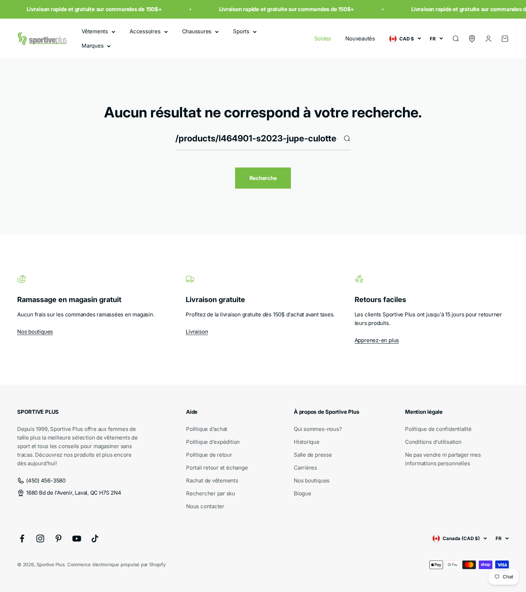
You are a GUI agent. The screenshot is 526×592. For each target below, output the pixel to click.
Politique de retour (209, 454)
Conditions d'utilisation (433, 441)
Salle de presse (313, 454)
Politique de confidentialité (438, 429)
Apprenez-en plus (377, 340)
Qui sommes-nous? (318, 429)
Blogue (302, 493)
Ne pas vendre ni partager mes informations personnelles (443, 459)
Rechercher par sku (210, 493)
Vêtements (95, 31)
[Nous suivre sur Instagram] (40, 538)
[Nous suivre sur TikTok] (95, 538)
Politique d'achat (206, 429)
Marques (92, 45)
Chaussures (197, 31)
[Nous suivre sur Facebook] (22, 538)
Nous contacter (205, 506)
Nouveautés (360, 38)
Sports (241, 31)
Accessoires (145, 31)
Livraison (197, 331)
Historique (307, 441)
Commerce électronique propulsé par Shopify (116, 564)
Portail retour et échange (217, 467)
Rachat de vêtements (212, 480)
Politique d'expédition (213, 441)
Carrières (305, 467)
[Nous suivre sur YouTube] (77, 538)
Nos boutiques (35, 331)
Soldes (322, 38)
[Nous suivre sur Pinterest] (58, 538)
